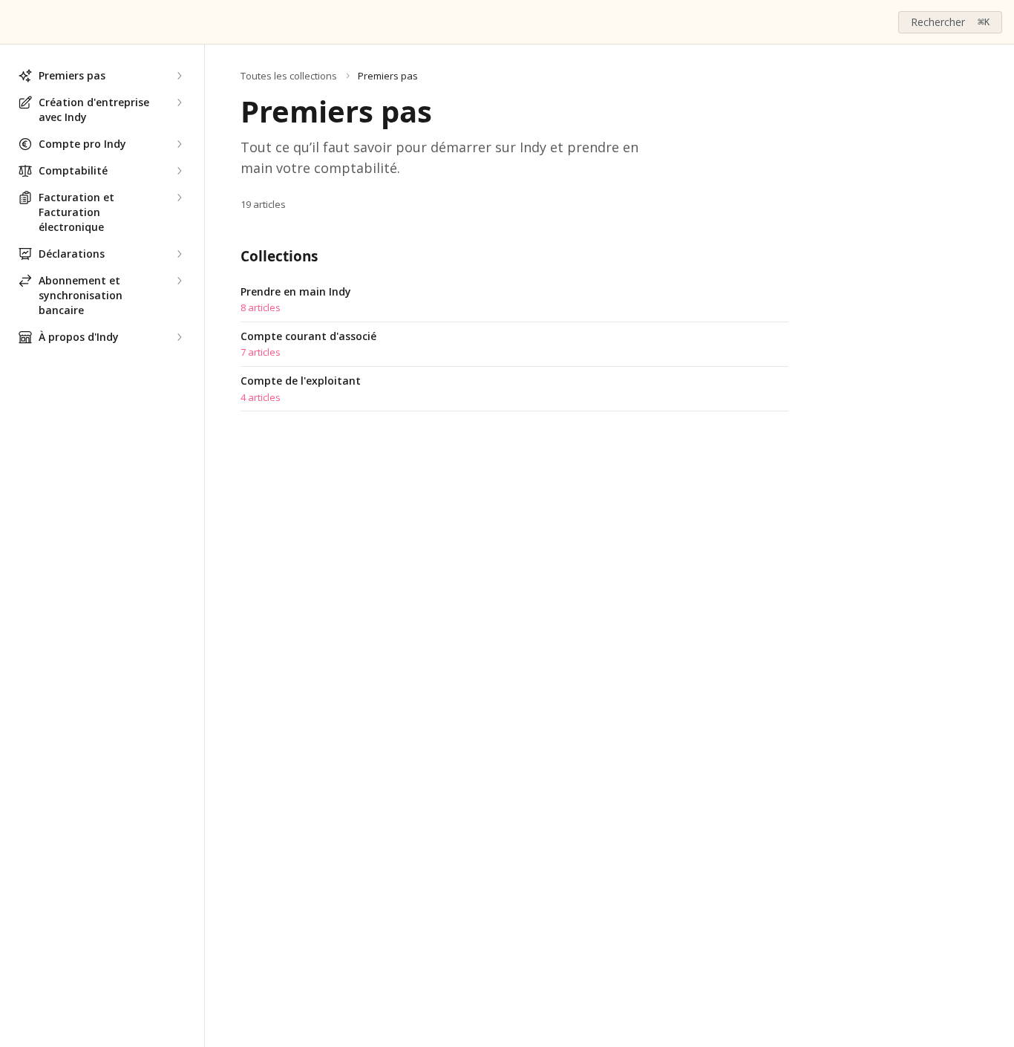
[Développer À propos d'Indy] (179, 337)
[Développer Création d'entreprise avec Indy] (179, 102)
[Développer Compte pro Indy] (179, 144)
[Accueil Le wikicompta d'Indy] (15, 22)
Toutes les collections (289, 75)
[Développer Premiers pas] (179, 75)
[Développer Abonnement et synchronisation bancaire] (179, 280)
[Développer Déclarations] (179, 254)
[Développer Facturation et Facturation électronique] (179, 197)
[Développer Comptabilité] (179, 170)
